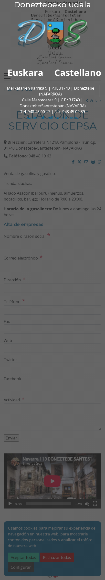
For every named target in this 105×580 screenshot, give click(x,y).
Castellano (77, 73)
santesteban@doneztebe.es (52, 117)
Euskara (25, 73)
